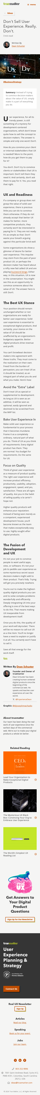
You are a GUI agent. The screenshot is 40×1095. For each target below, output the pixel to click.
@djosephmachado (22, 705)
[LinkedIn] (20, 1060)
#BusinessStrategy (12, 82)
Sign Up (20, 1008)
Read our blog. (20, 1022)
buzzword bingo (19, 271)
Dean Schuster (18, 46)
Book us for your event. (20, 1033)
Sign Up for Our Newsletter (20, 919)
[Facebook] (24, 1060)
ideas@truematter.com (21, 1082)
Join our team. (20, 1044)
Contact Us (11, 988)
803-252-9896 (22, 1068)
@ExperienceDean (23, 699)
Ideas (10, 13)
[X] (15, 1060)
